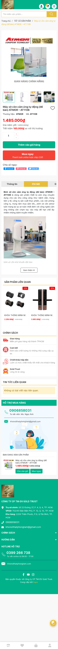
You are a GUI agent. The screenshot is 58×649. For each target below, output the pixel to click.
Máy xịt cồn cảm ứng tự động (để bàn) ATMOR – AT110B (31, 461)
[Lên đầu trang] (53, 637)
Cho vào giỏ (22, 471)
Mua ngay (27, 155)
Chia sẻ (10, 169)
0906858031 (20, 410)
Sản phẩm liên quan (17, 281)
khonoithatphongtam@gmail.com (23, 527)
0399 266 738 (18, 553)
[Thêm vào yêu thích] (53, 108)
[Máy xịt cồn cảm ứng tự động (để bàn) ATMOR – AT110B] (8, 464)
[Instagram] (33, 575)
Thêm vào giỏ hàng (29, 144)
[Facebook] (23, 575)
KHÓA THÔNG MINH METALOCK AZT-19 (23, 315)
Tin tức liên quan (14, 382)
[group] (29, 61)
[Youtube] (28, 575)
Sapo (35, 582)
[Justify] (51, 14)
